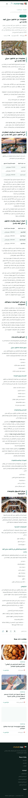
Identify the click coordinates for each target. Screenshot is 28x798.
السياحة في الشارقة (22, 782)
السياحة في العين (23, 785)
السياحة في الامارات (22, 779)
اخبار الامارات (24, 773)
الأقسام (25, 763)
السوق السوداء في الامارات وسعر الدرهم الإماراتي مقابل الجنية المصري (14, 696)
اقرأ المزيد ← (6, 670)
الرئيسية (25, 9)
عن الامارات (19, 9)
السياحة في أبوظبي (23, 776)
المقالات (25, 766)
